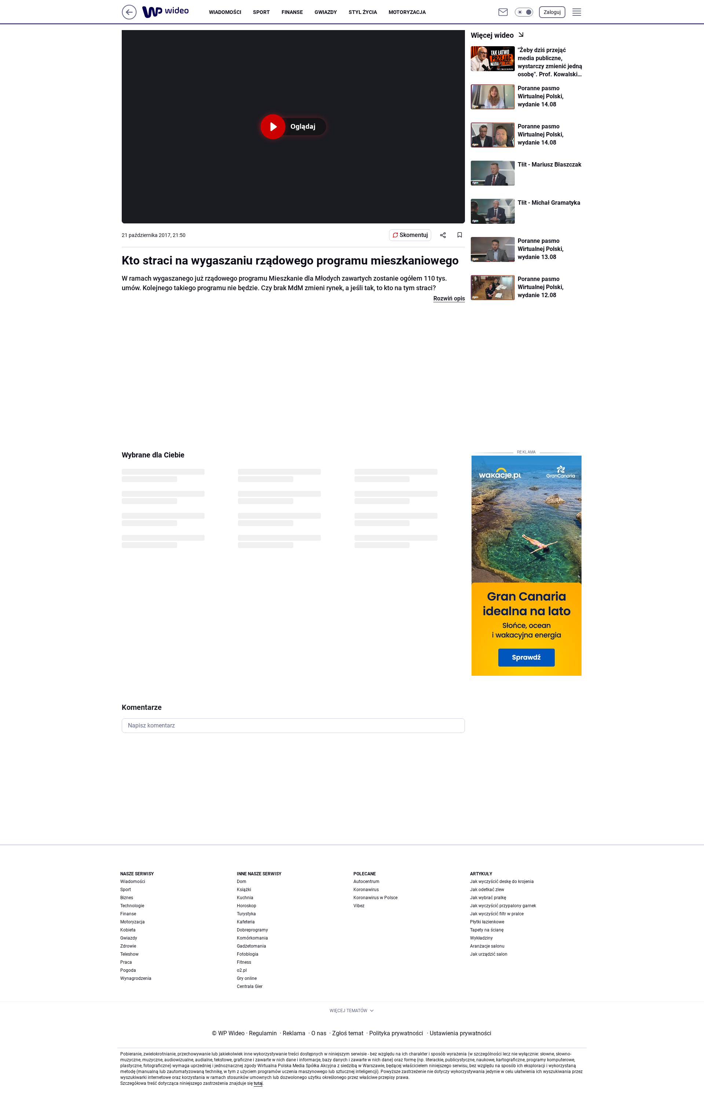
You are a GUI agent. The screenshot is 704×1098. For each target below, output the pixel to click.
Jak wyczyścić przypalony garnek (503, 905)
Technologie (132, 905)
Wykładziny (481, 938)
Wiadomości (225, 12)
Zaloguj (552, 12)
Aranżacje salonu (487, 946)
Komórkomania (252, 938)
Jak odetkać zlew (487, 889)
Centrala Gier (250, 986)
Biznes (126, 897)
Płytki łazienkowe (487, 921)
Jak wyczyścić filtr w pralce (497, 913)
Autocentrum (366, 881)
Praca (126, 962)
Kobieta (128, 930)
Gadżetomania (251, 946)
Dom (241, 881)
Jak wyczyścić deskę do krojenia (502, 881)
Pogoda (128, 970)
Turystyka (246, 913)
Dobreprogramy (252, 930)
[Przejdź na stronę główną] (129, 17)
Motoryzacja (407, 12)
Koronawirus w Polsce (375, 897)
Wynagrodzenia (135, 978)
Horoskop (246, 905)
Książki (244, 889)
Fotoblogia (247, 954)
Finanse (292, 12)
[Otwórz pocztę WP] (503, 12)
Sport (261, 12)
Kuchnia (245, 897)
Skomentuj (414, 234)
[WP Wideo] (175, 12)
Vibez (358, 905)
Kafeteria (246, 921)
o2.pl (242, 970)
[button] (524, 12)
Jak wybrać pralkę (488, 897)
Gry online (247, 978)
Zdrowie (128, 946)
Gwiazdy (326, 12)
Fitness (244, 962)
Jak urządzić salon (488, 954)
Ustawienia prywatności (459, 1033)
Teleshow (129, 954)
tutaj (258, 1083)
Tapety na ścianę (486, 930)
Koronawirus (366, 889)
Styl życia (363, 12)
